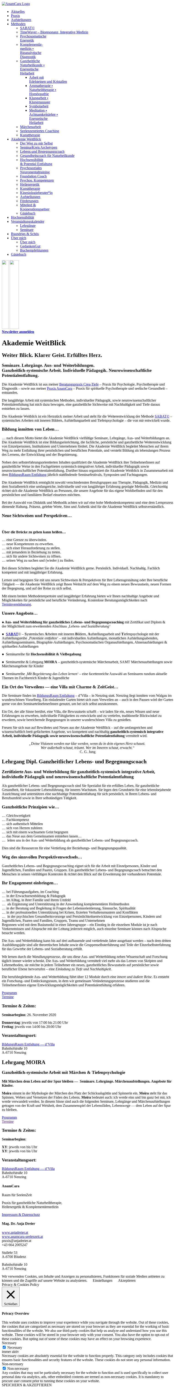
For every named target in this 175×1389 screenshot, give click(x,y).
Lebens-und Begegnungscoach (42, 151)
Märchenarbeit (30, 127)
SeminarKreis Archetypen (38, 147)
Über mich (18, 238)
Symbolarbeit (38, 106)
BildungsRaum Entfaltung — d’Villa (28, 1044)
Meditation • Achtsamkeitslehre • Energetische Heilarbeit (43, 116)
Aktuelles (18, 11)
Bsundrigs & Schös (25, 234)
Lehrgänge (28, 226)
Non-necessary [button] (12, 1364)
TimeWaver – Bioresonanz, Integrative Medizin (54, 32)
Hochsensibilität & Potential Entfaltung (36, 162)
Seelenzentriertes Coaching (39, 131)
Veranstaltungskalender (27, 221)
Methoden (18, 24)
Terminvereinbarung (16, 604)
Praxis (15, 16)
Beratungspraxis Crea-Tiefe (79, 384)
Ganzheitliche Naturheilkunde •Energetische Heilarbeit (32, 67)
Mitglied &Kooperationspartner (34, 207)
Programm (9, 993)
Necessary (14, 1347)
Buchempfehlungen (34, 250)
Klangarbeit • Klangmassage (39, 100)
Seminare (26, 230)
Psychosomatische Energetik (33, 38)
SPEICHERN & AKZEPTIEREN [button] (27, 1385)
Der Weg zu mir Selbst (36, 143)
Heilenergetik (29, 184)
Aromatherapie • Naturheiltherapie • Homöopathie (42, 90)
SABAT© (27, 28)
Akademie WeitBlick (26, 139)
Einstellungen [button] (102, 1280)
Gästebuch (27, 213)
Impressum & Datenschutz (21, 1215)
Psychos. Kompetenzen (37, 180)
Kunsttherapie (30, 135)
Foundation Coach (33, 176)
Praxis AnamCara (59, 388)
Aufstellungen (21, 20)
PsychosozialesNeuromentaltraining (35, 170)
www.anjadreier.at (15, 1232)
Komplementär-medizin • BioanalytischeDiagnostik (31, 51)
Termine (8, 997)
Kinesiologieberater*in (36, 193)
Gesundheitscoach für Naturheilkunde (47, 156)
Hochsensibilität (22, 217)
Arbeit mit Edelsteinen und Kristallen (48, 79)
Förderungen (29, 201)
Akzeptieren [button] (127, 1280)
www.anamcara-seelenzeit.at (22, 1237)
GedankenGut (30, 246)
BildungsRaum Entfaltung (27, 475)
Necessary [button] (9, 1343)
